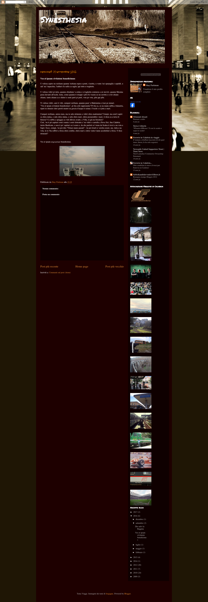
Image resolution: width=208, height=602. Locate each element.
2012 (135, 565)
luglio (138, 544)
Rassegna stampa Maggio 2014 (145, 177)
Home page (81, 266)
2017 (135, 512)
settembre (140, 523)
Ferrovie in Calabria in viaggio (146, 137)
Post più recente (49, 266)
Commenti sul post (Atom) (60, 272)
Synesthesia (63, 19)
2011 (135, 568)
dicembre (140, 519)
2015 (135, 557)
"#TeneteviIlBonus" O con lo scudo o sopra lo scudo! (147, 129)
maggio (139, 548)
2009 (135, 576)
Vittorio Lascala (135, 102)
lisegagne (109, 593)
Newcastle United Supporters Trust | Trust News (148, 150)
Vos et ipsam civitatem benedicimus (140, 536)
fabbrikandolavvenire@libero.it (146, 174)
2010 (135, 572)
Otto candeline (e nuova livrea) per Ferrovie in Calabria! (146, 166)
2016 (135, 515)
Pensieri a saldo (139, 119)
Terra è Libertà (139, 125)
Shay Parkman (152, 85)
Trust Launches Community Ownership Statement (148, 154)
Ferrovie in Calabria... (142, 162)
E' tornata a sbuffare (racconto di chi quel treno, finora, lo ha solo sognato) (148, 141)
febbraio (139, 552)
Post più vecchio (114, 266)
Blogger (127, 593)
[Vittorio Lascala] (132, 106)
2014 (135, 561)
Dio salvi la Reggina (139, 527)
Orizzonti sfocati (140, 116)
